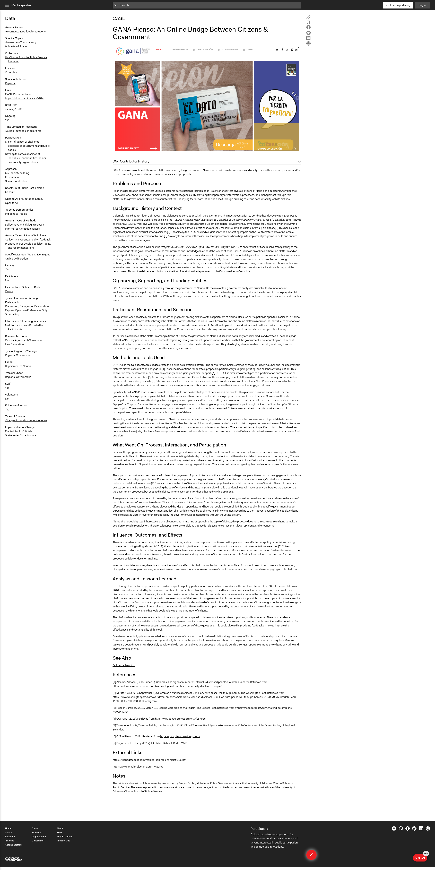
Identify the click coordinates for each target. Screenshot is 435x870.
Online (9, 291)
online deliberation (183, 365)
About (60, 828)
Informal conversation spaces (22, 228)
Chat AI (421, 856)
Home (8, 828)
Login (422, 5)
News (59, 832)
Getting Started (13, 844)
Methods (36, 832)
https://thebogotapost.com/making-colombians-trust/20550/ (149, 760)
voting (252, 369)
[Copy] (308, 18)
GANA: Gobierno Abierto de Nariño (135, 147)
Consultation (12, 177)
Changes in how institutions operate (26, 420)
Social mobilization (16, 181)
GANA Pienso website (18, 94)
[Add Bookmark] (308, 23)
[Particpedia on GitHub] (401, 829)
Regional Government (18, 355)
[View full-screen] (297, 49)
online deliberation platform (132, 191)
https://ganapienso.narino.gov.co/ (180, 736)
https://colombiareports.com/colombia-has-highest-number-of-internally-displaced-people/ (167, 686)
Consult (9, 192)
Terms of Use (63, 840)
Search (8, 832)
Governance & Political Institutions (25, 31)
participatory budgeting (233, 369)
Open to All (11, 203)
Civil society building (17, 173)
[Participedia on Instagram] (428, 829)
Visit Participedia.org (398, 5)
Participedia (21, 5)
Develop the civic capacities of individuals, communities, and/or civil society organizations (25, 158)
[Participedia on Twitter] (414, 829)
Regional (10, 83)
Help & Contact (65, 836)
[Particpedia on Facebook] (407, 829)
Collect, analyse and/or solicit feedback (27, 239)
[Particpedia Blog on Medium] (394, 829)
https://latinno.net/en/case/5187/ (24, 98)
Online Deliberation (16, 258)
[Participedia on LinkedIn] (421, 829)
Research (10, 836)
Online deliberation (124, 665)
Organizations (39, 836)
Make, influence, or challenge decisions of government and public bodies (27, 146)
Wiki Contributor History (131, 161)
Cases (35, 828)
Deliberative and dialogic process (24, 224)
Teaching (9, 840)
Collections (38, 840)
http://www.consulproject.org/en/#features (180, 718)
